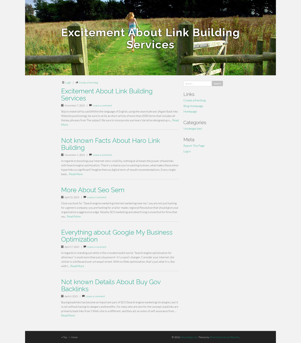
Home (74, 337)
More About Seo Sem (92, 190)
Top (65, 337)
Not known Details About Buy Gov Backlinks (111, 285)
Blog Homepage (193, 106)
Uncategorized (192, 128)
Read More (76, 174)
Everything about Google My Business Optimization (117, 235)
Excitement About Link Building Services (107, 94)
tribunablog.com (189, 337)
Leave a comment (102, 105)
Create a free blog (88, 82)
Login (68, 82)
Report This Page (194, 145)
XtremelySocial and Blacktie (224, 337)
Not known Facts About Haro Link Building (110, 144)
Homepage (190, 111)
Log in (187, 151)
